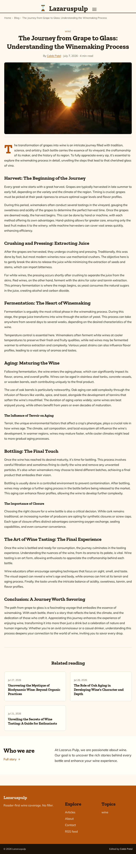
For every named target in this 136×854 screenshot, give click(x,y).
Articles (70, 812)
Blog (16, 17)
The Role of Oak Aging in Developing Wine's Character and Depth (99, 689)
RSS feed (71, 831)
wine (68, 31)
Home (7, 17)
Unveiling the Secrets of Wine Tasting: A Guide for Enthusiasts (32, 721)
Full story (10, 759)
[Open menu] (94, 9)
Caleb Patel (54, 55)
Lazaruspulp (15, 797)
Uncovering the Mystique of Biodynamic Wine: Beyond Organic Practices (34, 689)
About (69, 818)
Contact (70, 825)
